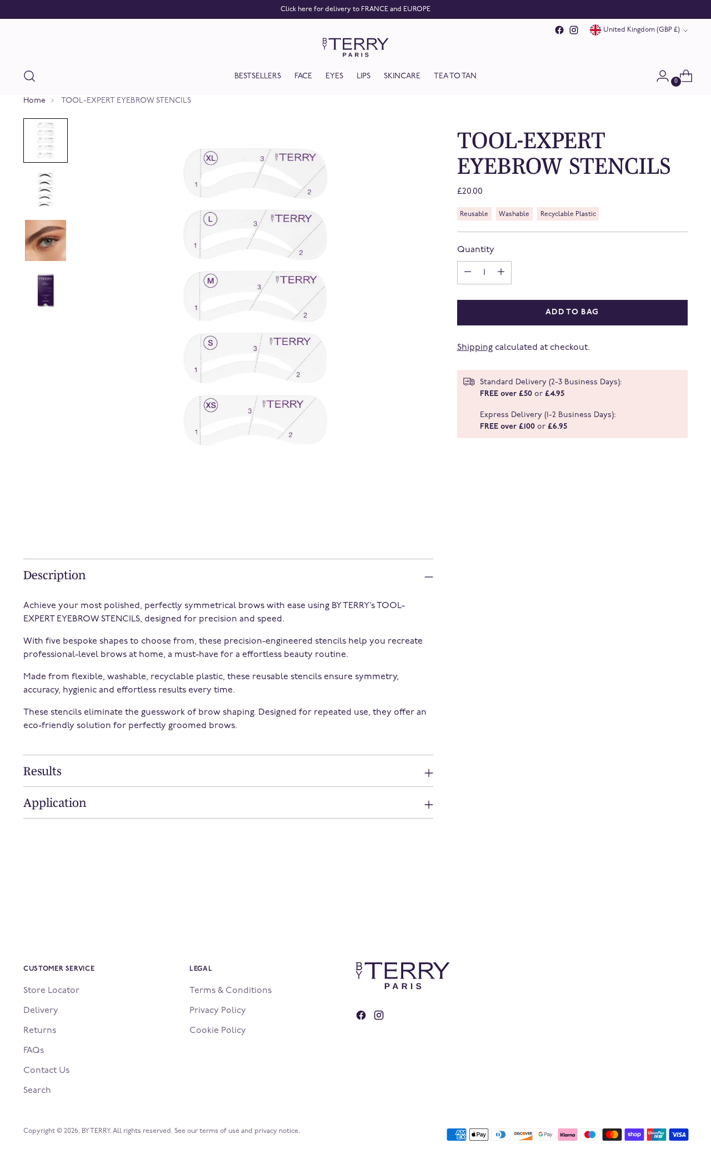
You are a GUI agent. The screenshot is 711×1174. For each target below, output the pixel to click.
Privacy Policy (217, 1010)
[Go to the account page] (658, 76)
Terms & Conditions (230, 990)
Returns (39, 1030)
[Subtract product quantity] (501, 273)
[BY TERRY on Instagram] (574, 30)
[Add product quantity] (468, 273)
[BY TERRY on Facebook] (559, 30)
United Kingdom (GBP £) (641, 30)
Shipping (475, 347)
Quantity (475, 249)
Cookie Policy (217, 1030)
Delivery (40, 1010)
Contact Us (46, 1070)
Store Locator (51, 990)
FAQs (33, 1050)
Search (37, 1090)
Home (34, 101)
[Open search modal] (29, 76)
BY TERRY (96, 1131)
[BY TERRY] (355, 47)
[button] (45, 140)
